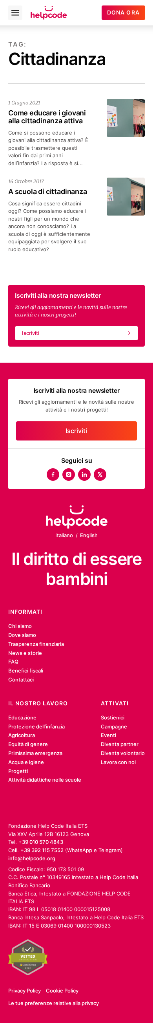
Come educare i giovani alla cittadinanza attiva (47, 116)
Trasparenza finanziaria (36, 644)
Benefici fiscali (25, 670)
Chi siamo (20, 626)
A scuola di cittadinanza (47, 191)
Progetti (18, 771)
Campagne (114, 726)
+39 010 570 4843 (40, 842)
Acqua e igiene (26, 762)
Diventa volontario (123, 753)
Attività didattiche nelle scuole (44, 780)
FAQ (13, 661)
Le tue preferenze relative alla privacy (53, 1003)
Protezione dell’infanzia (36, 726)
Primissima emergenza (35, 753)
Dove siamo (22, 635)
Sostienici (112, 717)
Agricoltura (21, 735)
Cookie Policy (62, 990)
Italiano (64, 535)
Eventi (108, 735)
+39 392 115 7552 (42, 850)
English (89, 535)
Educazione (22, 717)
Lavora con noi (118, 762)
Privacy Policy (24, 990)
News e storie (25, 653)
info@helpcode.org (31, 858)
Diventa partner (119, 744)
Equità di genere (28, 744)
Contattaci (21, 679)
